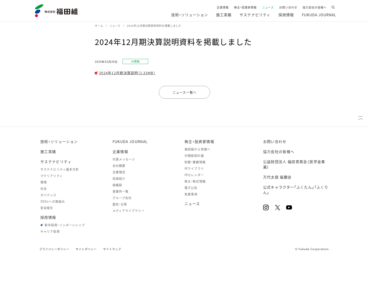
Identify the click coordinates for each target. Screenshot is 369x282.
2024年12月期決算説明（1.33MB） (127, 72)
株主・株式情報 (195, 181)
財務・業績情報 (195, 162)
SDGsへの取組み (52, 201)
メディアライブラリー (129, 210)
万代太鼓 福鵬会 (277, 177)
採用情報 (48, 217)
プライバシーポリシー (54, 249)
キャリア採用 (50, 231)
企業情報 (120, 151)
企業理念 (119, 172)
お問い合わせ (275, 141)
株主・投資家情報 (199, 141)
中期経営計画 (194, 155)
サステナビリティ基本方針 (59, 169)
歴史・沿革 (120, 204)
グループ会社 (122, 197)
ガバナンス (48, 195)
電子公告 (190, 187)
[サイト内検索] (333, 7)
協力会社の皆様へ (278, 151)
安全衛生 (46, 208)
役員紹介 (119, 178)
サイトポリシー (86, 249)
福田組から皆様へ (197, 149)
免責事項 (190, 194)
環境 (43, 182)
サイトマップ (112, 249)
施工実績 (48, 151)
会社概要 (119, 165)
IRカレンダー (194, 175)
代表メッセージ (124, 159)
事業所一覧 (121, 191)
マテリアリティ (51, 175)
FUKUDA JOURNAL (130, 141)
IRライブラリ (194, 168)
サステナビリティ (56, 161)
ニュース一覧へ (184, 92)
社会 (43, 188)
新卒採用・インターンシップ (65, 225)
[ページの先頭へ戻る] (360, 118)
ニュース (192, 203)
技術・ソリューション (59, 141)
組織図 (117, 185)
